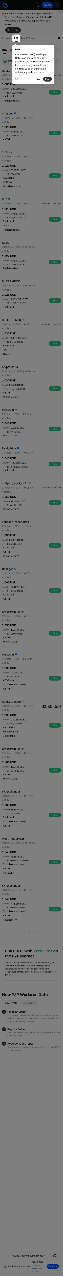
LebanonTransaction (15, 522)
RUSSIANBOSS (11, 281)
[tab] (6, 38)
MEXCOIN (8, 409)
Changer (7, 113)
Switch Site (13, 30)
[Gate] (5, 5)
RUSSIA (6, 242)
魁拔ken (7, 152)
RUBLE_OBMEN (11, 70)
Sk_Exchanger (11, 791)
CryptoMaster (11, 611)
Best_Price (9, 448)
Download (52, 1266)
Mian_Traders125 (13, 838)
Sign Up (47, 5)
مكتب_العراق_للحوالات (15, 483)
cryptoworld (10, 367)
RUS (4, 199)
